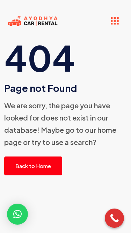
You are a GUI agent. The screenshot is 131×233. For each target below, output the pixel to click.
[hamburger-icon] (114, 21)
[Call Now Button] (114, 218)
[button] (17, 214)
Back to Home (33, 165)
